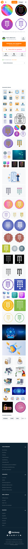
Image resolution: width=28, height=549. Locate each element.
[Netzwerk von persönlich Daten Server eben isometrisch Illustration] (8, 514)
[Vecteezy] (2, 2)
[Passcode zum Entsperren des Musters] (13, 235)
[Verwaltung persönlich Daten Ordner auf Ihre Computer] (19, 503)
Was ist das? (14, 59)
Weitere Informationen (8, 63)
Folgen (23, 39)
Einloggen (21, 2)
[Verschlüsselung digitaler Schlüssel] (8, 213)
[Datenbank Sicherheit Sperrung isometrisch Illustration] (8, 482)
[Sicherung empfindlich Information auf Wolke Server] (8, 493)
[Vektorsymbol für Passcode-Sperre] (8, 167)
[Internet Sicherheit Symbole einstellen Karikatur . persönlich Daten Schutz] (18, 382)
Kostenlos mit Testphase (14, 44)
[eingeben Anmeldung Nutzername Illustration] (7, 504)
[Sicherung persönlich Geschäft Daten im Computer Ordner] (19, 522)
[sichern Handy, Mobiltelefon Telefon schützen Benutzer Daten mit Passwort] (8, 155)
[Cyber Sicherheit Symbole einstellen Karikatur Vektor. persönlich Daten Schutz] (8, 143)
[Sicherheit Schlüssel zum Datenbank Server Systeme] (8, 472)
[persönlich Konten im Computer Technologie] (19, 513)
